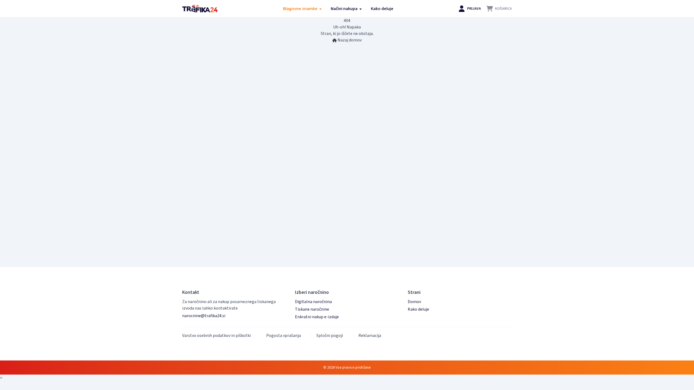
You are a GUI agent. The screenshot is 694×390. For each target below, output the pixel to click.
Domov (414, 302)
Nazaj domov (349, 40)
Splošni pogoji (329, 336)
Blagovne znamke (300, 9)
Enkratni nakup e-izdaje (317, 317)
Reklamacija (369, 336)
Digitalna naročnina (313, 302)
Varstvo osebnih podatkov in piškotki (216, 336)
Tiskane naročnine (312, 309)
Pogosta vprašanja (283, 336)
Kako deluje (382, 9)
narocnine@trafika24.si (203, 316)
